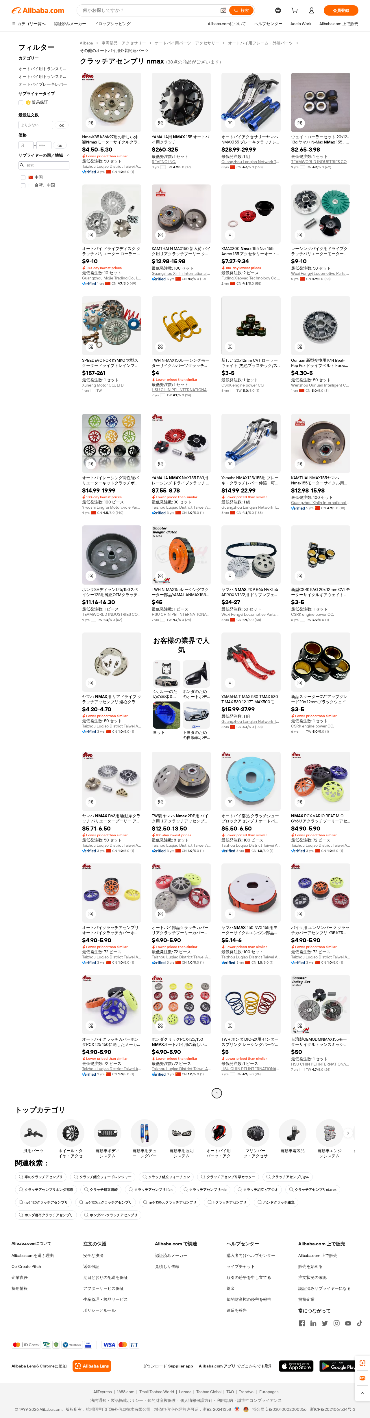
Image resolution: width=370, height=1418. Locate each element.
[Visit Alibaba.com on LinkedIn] (313, 1323)
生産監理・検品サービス (105, 1299)
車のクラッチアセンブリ (44, 1177)
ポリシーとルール (99, 1310)
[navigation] (44, 569)
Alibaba (86, 43)
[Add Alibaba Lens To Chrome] (92, 1366)
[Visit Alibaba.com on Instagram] (336, 1323)
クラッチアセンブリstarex (315, 1190)
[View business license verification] (237, 1409)
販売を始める (310, 1266)
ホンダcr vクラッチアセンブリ (114, 1215)
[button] (223, 10)
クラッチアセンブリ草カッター (231, 1177)
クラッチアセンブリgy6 (290, 1177)
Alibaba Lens (24, 1366)
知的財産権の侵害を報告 (249, 1299)
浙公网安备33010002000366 (279, 1409)
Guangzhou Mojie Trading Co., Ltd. (111, 278)
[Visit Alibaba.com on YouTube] (348, 1323)
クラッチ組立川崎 (104, 1190)
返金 (231, 1288)
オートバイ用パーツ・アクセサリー (187, 43)
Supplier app (180, 1366)
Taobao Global (208, 1391)
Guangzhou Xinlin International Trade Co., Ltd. (181, 273)
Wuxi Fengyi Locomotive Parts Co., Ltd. (320, 273)
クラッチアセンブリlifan (153, 1190)
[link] (362, 1363)
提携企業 (306, 1299)
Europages (269, 1391)
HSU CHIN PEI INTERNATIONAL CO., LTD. (181, 389)
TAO (230, 1391)
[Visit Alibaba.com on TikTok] (359, 1323)
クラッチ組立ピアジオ (260, 1190)
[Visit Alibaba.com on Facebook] (301, 1323)
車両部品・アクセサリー (123, 43)
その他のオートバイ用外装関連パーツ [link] (114, 50)
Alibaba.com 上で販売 (317, 1255)
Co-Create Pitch (26, 1266)
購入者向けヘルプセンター (251, 1255)
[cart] (295, 11)
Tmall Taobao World (156, 1391)
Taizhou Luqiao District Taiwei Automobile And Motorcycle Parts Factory (111, 166)
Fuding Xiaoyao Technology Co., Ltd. (251, 278)
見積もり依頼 (167, 1266)
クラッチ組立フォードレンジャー (105, 1177)
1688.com (125, 1391)
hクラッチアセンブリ (230, 1202)
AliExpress (102, 1391)
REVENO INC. (164, 161)
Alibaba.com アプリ (217, 1366)
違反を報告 (237, 1310)
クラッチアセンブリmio (208, 1190)
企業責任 (20, 1277)
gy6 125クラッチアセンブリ (46, 1202)
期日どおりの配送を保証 (105, 1277)
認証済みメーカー (171, 1255)
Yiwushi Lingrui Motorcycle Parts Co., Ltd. (111, 507)
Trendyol (246, 1391)
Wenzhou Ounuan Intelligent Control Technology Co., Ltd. (320, 385)
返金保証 (91, 1266)
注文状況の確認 (312, 1277)
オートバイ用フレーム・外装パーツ (260, 43)
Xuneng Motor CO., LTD (103, 385)
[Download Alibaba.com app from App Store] (296, 1366)
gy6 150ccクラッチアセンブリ (173, 1202)
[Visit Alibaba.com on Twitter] (324, 1323)
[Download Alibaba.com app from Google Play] (338, 1366)
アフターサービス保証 (103, 1288)
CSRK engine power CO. (242, 385)
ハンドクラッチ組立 (279, 1202)
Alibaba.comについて (31, 1243)
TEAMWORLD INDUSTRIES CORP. (320, 161)
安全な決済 (93, 1255)
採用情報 (20, 1288)
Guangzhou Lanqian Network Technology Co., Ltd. (251, 161)
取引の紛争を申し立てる (249, 1277)
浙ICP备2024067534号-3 (332, 1409)
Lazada (185, 1391)
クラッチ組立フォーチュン (169, 1177)
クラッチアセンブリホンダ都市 (49, 1190)
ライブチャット (241, 1266)
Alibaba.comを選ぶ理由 (33, 1255)
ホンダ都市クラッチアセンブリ (49, 1215)
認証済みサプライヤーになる (324, 1288)
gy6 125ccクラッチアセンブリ (108, 1202)
